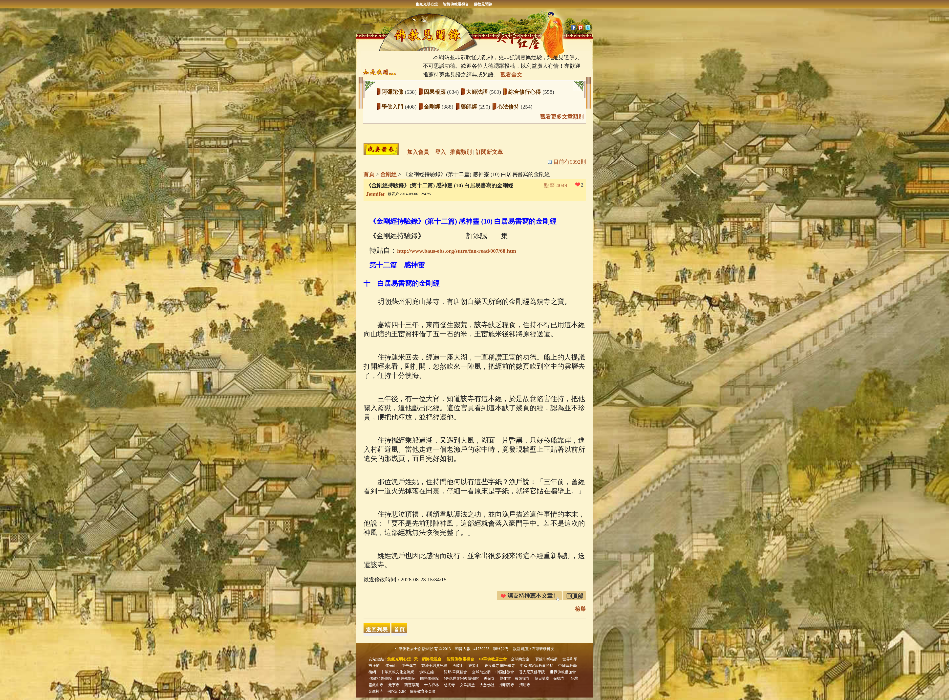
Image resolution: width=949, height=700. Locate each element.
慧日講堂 (542, 678)
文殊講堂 (467, 685)
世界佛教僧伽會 (563, 672)
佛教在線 (426, 672)
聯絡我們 (500, 649)
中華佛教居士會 (408, 649)
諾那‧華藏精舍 (455, 672)
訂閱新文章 (489, 152)
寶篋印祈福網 (546, 659)
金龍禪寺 (375, 691)
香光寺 (489, 678)
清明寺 (524, 685)
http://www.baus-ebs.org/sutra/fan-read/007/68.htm (456, 251)
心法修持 (509, 107)
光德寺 (558, 678)
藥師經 (469, 107)
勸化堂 (505, 678)
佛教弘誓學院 (380, 678)
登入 (440, 152)
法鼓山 (457, 666)
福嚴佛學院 (406, 678)
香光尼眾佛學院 (532, 672)
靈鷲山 (473, 666)
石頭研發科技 (543, 649)
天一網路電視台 (428, 659)
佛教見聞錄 (483, 4)
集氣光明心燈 (427, 4)
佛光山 (391, 666)
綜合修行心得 (525, 92)
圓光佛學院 (429, 678)
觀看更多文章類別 (562, 116)
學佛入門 (393, 107)
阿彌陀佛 (393, 92)
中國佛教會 (505, 672)
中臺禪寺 (409, 666)
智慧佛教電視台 (456, 4)
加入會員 (418, 152)
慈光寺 (449, 685)
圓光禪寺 (507, 666)
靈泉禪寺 (491, 666)
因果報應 (435, 92)
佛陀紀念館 (396, 691)
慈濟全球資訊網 (434, 666)
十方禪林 (431, 685)
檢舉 (580, 609)
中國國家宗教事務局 (536, 666)
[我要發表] (381, 149)
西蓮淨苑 (411, 685)
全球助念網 (481, 672)
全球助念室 (520, 659)
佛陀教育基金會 (423, 691)
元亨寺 (393, 685)
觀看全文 (511, 74)
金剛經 (433, 107)
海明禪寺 (506, 685)
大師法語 (477, 92)
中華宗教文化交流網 (397, 672)
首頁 (369, 174)
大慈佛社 (487, 685)
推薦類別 (461, 152)
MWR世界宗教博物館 (461, 678)
